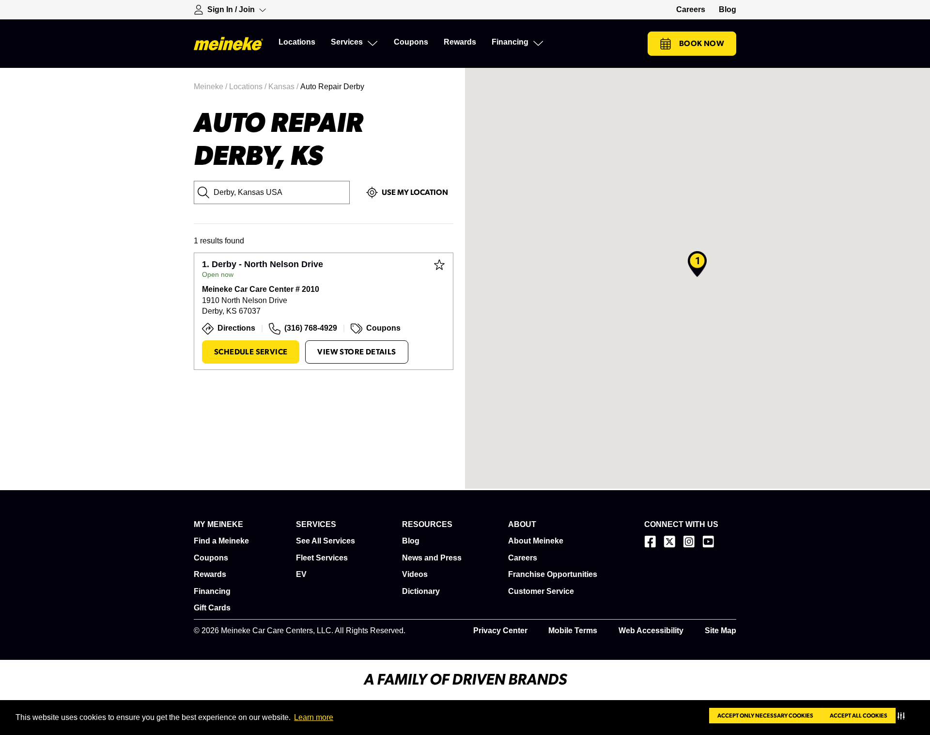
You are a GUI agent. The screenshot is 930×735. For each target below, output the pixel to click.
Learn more (313, 717)
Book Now (701, 44)
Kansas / (284, 86)
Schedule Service (250, 352)
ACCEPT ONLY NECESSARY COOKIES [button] (765, 716)
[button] (903, 715)
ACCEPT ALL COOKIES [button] (858, 716)
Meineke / (211, 86)
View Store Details (356, 352)
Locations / (248, 86)
